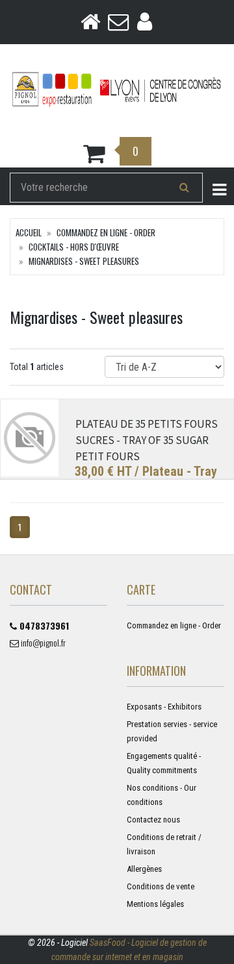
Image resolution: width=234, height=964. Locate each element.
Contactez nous (153, 819)
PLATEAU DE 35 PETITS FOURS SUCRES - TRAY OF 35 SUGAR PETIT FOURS (146, 440)
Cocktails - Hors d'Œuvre (74, 246)
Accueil (29, 232)
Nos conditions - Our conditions (161, 795)
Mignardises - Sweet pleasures (84, 260)
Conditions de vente (160, 886)
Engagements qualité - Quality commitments (164, 763)
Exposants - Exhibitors (164, 706)
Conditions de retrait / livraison (164, 844)
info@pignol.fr (42, 642)
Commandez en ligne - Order (106, 232)
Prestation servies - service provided (172, 731)
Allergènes (144, 869)
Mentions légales (155, 904)
